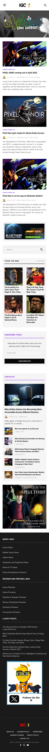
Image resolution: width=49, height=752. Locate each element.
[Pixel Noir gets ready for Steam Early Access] (24, 111)
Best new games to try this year (27, 429)
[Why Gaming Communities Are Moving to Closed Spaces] (8, 441)
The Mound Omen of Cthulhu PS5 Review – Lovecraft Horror (21, 628)
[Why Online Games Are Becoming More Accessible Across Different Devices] (24, 395)
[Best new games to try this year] (8, 431)
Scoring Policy (23, 731)
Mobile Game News (11, 552)
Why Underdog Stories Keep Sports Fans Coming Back (23, 635)
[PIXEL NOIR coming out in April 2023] (24, 53)
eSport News (8, 557)
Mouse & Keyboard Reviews (14, 602)
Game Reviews (9, 587)
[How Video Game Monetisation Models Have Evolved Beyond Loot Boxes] (8, 474)
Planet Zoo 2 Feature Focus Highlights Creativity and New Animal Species (24, 655)
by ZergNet (40, 261)
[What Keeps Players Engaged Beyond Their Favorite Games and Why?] (8, 451)
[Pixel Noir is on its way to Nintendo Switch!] (24, 174)
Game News (8, 547)
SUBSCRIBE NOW (24, 361)
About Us (10, 731)
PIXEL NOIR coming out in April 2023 (20, 73)
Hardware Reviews (10, 607)
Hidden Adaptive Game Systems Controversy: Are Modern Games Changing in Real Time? (27, 461)
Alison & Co (11, 77)
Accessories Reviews (11, 612)
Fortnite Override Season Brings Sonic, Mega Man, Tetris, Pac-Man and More (24, 641)
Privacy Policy (33, 735)
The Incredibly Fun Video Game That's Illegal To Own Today (13, 289)
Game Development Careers (14, 572)
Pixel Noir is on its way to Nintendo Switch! (23, 196)
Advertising (38, 731)
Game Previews (9, 592)
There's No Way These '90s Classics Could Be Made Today (35, 289)
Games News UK (9, 69)
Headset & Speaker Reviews (14, 597)
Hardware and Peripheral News (15, 562)
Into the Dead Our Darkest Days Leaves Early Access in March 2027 (21, 648)
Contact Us (24, 738)
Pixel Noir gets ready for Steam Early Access (23, 133)
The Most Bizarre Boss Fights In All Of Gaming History (13, 317)
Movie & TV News (10, 567)
